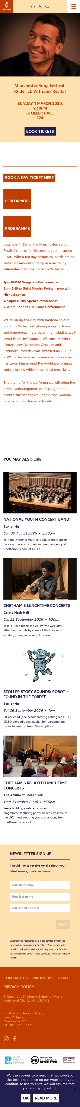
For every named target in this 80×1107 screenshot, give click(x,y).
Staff (63, 978)
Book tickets (40, 131)
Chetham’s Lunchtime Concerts (36, 605)
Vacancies (43, 978)
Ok (26, 1098)
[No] (75, 1088)
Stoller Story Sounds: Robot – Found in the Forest (36, 694)
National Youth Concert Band (36, 519)
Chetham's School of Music (6, 6)
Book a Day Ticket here (29, 177)
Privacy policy (18, 986)
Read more (46, 1098)
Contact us (15, 978)
